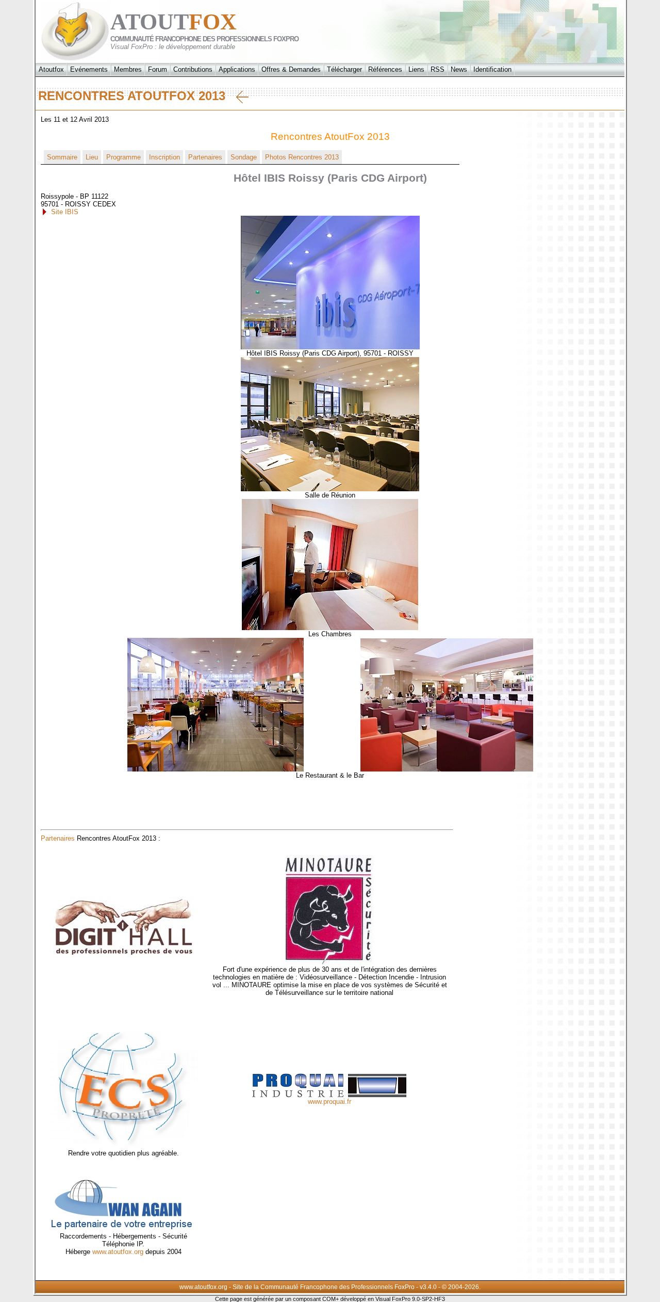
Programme (123, 157)
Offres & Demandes (291, 69)
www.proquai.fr (329, 1101)
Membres (128, 69)
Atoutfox (51, 69)
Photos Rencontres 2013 (302, 157)
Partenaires (205, 157)
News (459, 69)
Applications (237, 69)
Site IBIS (64, 212)
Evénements (89, 69)
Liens (416, 69)
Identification (492, 69)
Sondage (243, 157)
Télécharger (344, 69)
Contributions (192, 69)
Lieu (92, 157)
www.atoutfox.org (117, 1252)
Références (385, 69)
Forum (157, 69)
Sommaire (62, 157)
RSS (437, 69)
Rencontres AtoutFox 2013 (137, 96)
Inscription (164, 157)
